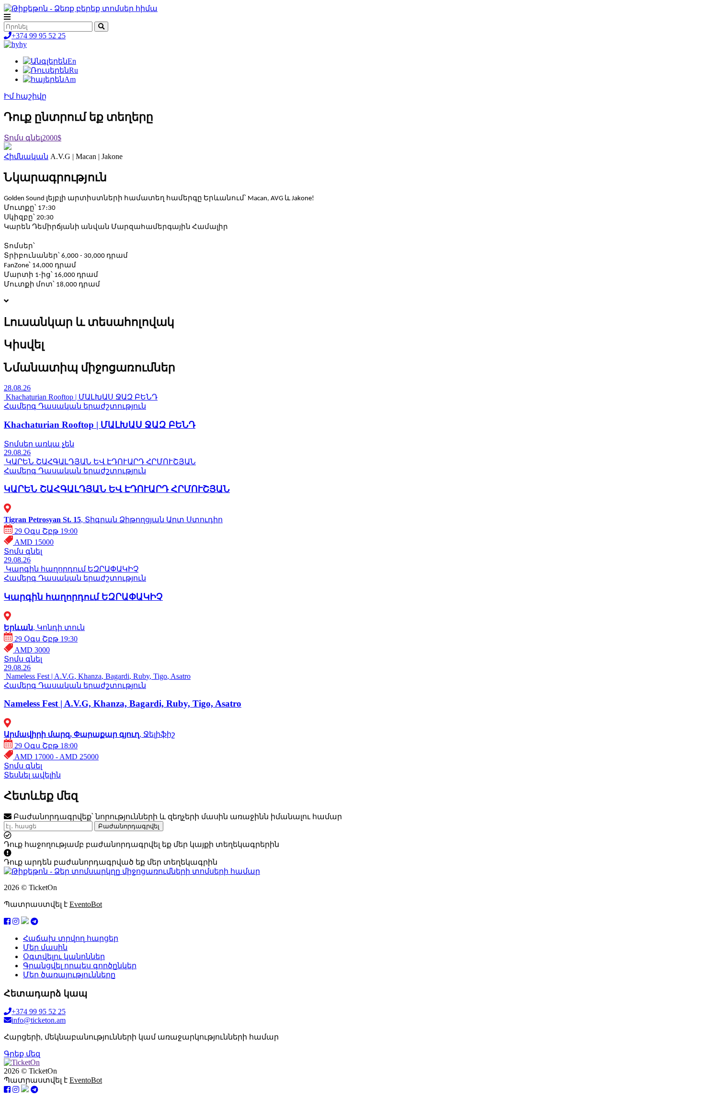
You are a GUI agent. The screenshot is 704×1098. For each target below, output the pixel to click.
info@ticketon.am (38, 1020)
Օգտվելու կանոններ (64, 956)
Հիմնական (26, 156)
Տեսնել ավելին (32, 775)
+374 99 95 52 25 (38, 36)
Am (70, 79)
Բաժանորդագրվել (128, 826)
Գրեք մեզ (22, 1054)
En (72, 61)
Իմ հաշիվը (25, 96)
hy (23, 44)
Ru (73, 70)
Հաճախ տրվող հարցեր (70, 938)
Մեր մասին (45, 947)
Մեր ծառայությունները (69, 975)
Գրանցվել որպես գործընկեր (79, 965)
